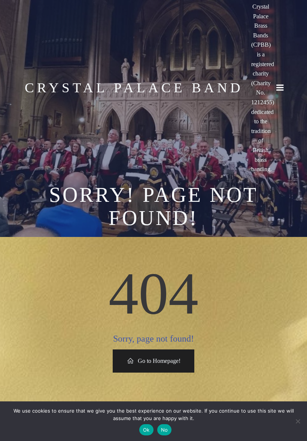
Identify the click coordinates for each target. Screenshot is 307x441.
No (164, 430)
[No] (297, 421)
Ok (146, 430)
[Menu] (280, 87)
